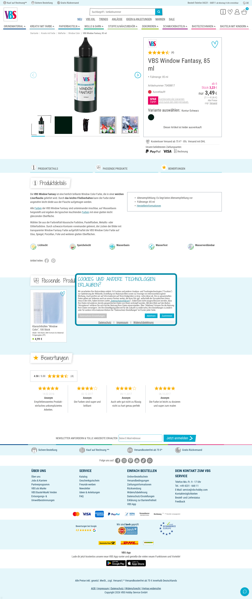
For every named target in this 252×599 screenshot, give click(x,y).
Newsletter (84, 488)
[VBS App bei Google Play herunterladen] (116, 562)
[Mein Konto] (237, 11)
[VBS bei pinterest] (130, 460)
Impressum (122, 322)
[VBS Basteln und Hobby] (10, 14)
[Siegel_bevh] (128, 530)
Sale (172, 19)
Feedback (180, 501)
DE (247, 3)
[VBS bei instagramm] (124, 460)
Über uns (35, 476)
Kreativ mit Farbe (48, 33)
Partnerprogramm (40, 484)
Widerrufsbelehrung (137, 492)
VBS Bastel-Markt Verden (44, 492)
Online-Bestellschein (137, 476)
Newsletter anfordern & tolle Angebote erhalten (86, 438)
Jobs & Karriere (39, 480)
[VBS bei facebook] (118, 460)
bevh (128, 524)
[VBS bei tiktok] (143, 460)
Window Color (74, 33)
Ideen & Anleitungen (139, 19)
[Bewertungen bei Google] (86, 528)
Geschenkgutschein (89, 480)
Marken (160, 19)
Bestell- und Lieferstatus (187, 497)
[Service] (223, 11)
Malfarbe (62, 33)
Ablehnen (151, 315)
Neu (79, 19)
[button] (33, 75)
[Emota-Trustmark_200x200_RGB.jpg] (167, 528)
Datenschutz (104, 322)
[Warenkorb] (244, 11)
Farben (38, 208)
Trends (103, 19)
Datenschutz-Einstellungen (140, 496)
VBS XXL (90, 19)
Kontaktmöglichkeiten (186, 493)
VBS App (131, 504)
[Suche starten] (158, 11)
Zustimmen (167, 315)
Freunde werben (87, 484)
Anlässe (117, 19)
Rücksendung (134, 488)
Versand (213, 103)
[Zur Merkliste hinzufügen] (214, 44)
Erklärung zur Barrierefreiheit (141, 500)
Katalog (83, 476)
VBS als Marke (38, 488)
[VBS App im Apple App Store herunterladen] (136, 562)
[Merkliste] (230, 11)
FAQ (81, 496)
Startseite (34, 33)
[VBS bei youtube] (137, 460)
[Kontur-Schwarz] (151, 117)
